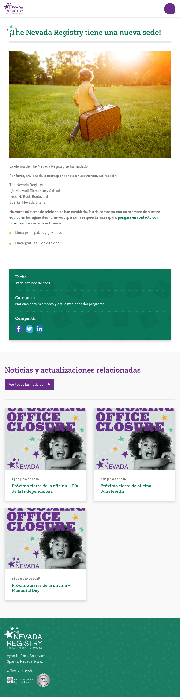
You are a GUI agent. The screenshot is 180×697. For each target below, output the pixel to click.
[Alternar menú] (169, 8)
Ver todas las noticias (26, 384)
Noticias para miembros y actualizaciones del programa (59, 303)
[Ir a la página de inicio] (13, 8)
